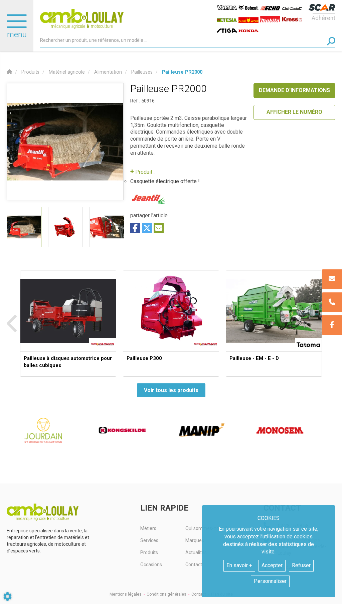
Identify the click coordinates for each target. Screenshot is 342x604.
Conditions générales (166, 594)
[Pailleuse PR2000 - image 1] (24, 227)
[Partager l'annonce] (159, 228)
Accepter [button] (272, 565)
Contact (198, 594)
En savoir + (239, 565)
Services (149, 540)
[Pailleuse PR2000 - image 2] (65, 227)
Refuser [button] (301, 565)
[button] (182, 72)
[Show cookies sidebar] (7, 596)
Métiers (148, 528)
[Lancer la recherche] (331, 41)
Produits (149, 552)
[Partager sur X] (147, 228)
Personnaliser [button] (270, 581)
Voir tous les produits (171, 390)
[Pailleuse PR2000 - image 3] (107, 227)
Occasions (151, 564)
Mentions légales (126, 594)
